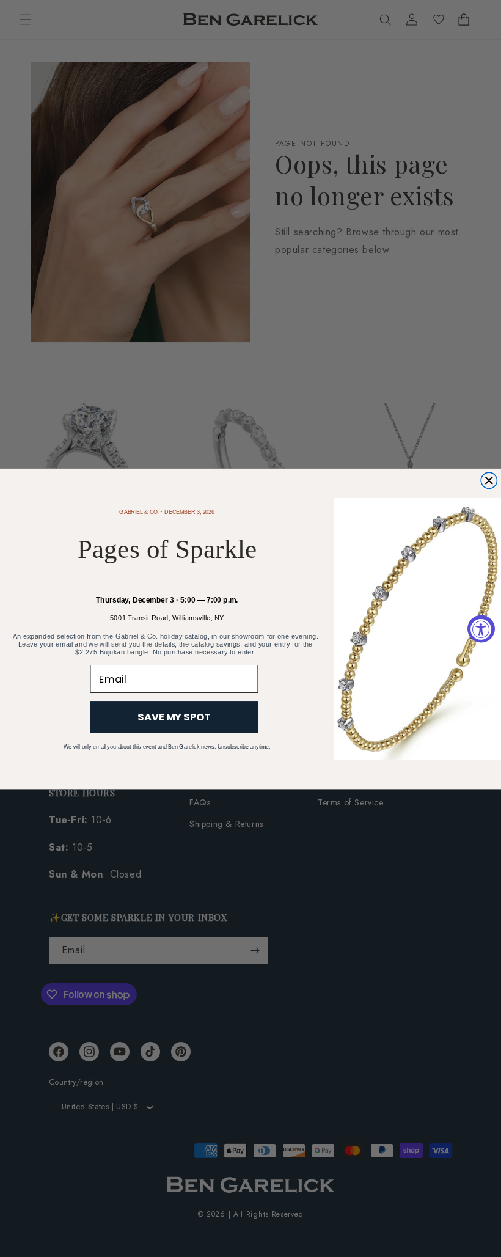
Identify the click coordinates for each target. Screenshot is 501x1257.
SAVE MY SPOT (174, 716)
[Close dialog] (489, 480)
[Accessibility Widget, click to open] (481, 628)
